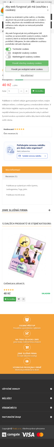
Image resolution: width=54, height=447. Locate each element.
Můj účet (7, 398)
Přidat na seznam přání (19, 299)
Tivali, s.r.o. (17, 428)
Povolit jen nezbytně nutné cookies (27, 69)
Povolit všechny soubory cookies (27, 63)
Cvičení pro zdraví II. (14, 283)
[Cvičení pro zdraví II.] (27, 256)
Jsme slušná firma (14, 210)
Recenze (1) (11, 176)
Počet (4, 91)
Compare (23, 299)
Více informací (27, 75)
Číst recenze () (11, 133)
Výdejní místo (9, 407)
